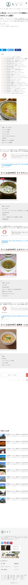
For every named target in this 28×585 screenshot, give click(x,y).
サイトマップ (1, 577)
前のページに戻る (12, 375)
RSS (26, 575)
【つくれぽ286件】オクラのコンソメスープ (12, 79)
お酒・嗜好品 (4, 569)
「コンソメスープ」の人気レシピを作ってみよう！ (13, 93)
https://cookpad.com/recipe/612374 (9, 277)
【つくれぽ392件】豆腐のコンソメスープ (11, 74)
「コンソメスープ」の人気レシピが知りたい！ (12, 57)
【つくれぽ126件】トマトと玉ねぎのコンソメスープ (14, 91)
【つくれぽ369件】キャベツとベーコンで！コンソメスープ (15, 77)
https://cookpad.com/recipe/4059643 (9, 350)
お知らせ (11, 577)
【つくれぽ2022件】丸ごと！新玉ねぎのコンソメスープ (14, 60)
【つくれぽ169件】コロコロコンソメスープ (12, 87)
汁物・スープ (12, 8)
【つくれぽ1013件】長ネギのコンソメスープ (12, 63)
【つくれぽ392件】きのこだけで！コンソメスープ (13, 72)
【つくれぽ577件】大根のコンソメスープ (11, 68)
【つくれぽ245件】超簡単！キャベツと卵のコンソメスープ (15, 83)
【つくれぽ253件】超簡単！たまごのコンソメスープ (14, 82)
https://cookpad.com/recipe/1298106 (9, 200)
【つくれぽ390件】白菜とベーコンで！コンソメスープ (14, 76)
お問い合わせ (14, 577)
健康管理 (16, 563)
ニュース (16, 566)
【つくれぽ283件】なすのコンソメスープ (11, 80)
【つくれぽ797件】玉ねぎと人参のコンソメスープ (13, 64)
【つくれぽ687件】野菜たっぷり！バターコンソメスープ (15, 66)
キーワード (5, 577)
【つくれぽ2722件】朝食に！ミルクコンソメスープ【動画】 (15, 58)
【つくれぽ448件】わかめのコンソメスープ (12, 71)
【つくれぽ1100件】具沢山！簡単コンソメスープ (13, 61)
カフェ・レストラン (5, 566)
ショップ (16, 569)
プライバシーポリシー (18, 577)
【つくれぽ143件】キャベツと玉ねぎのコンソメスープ (14, 88)
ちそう (1, 8)
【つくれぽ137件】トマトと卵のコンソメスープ (13, 90)
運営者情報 (8, 577)
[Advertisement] (14, 24)
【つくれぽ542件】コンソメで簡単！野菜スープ (13, 69)
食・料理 (6, 8)
